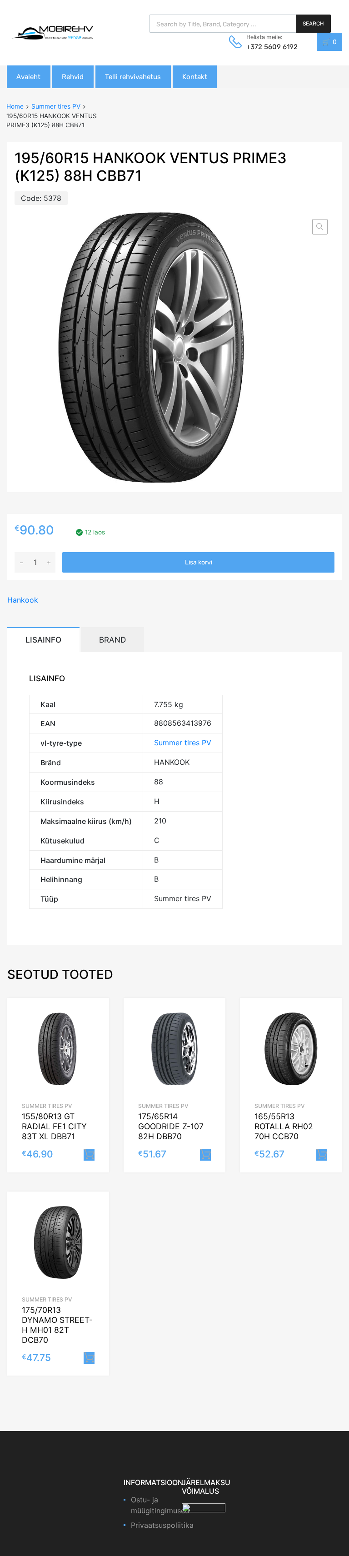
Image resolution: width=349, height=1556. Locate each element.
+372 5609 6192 (268, 47)
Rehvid (73, 77)
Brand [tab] (112, 639)
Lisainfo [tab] (43, 639)
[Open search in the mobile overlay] (240, 24)
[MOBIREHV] (52, 32)
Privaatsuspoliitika (162, 1525)
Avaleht (28, 77)
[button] (320, 226)
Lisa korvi (198, 562)
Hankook (22, 599)
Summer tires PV (55, 106)
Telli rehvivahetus (133, 77)
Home (15, 106)
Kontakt (194, 77)
